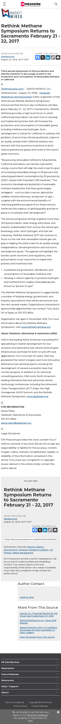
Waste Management (22, 553)
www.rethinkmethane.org (35, 327)
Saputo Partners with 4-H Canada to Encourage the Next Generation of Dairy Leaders (38, 630)
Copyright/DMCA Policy (40, 702)
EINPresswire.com (12, 89)
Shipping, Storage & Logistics (33, 550)
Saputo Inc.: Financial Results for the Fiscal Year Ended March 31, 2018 (38, 614)
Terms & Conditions (14, 702)
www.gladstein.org (37, 396)
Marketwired (7, 56)
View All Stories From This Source (37, 637)
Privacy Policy (20, 706)
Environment (10, 550)
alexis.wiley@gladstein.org (16, 423)
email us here (27, 597)
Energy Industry (35, 547)
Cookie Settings (39, 706)
